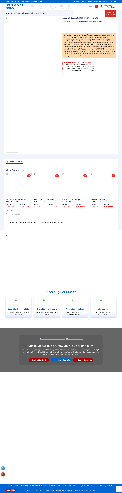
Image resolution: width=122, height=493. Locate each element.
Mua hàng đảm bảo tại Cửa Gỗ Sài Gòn (32, 1)
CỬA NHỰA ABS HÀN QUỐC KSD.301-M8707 (72, 200)
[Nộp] (96, 6)
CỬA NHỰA (25, 13)
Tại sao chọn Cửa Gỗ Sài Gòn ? (13, 1)
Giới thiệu (76, 1)
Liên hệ (105, 1)
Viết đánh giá (66, 21)
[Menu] (85, 6)
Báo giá (84, 1)
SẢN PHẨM (17, 13)
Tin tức (90, 1)
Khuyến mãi (97, 1)
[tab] (14, 161)
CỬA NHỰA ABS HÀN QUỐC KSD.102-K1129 (44, 200)
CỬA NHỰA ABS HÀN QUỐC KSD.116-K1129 (100, 200)
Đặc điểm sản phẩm (14, 161)
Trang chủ (9, 13)
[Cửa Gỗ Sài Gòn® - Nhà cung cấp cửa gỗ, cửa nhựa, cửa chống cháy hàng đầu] (17, 7)
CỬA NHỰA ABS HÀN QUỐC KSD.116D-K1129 (16, 200)
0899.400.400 (110, 14)
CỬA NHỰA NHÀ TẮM (37, 13)
